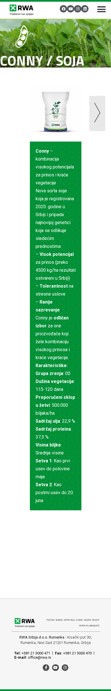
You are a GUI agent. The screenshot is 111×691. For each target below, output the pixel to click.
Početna (50, 620)
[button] (101, 9)
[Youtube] (70, 8)
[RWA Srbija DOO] (21, 10)
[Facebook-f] (46, 667)
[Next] (80, 114)
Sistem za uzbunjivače (89, 625)
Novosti (95, 620)
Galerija (87, 620)
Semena (59, 620)
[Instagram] (77, 8)
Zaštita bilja (69, 620)
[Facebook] (63, 8)
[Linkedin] (85, 8)
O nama (79, 620)
